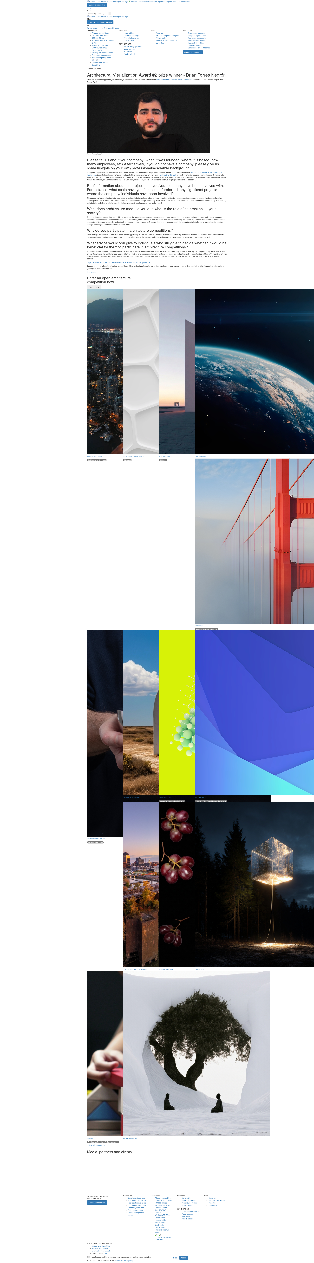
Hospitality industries (196, 43)
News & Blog (186, 1198)
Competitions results (100, 62)
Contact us (160, 43)
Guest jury (96, 65)
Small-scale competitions (101, 55)
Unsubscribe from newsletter (101, 1251)
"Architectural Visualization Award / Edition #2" (174, 79)
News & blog (129, 33)
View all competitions (97, 1145)
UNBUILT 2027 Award (100, 36)
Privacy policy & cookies (100, 1248)
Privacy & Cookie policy (124, 1260)
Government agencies (196, 33)
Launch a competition (97, 5)
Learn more (91, 272)
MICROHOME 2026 (162, 1206)
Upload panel (129, 40)
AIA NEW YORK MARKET (102, 45)
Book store (128, 51)
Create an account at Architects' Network (103, 28)
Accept (183, 1257)
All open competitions (100, 33)
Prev (90, 287)
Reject (174, 1257)
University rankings (131, 35)
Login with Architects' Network (100, 22)
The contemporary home (101, 57)
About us (159, 33)
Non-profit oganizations (197, 35)
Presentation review (131, 38)
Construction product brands (199, 47)
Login (89, 8)
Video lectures (129, 49)
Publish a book (129, 54)
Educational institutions (196, 40)
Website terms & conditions (166, 40)
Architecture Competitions (180, 1)
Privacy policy (161, 38)
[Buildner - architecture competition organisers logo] (128, 1)
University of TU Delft (168, 175)
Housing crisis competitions (102, 52)
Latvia (107, 1253)
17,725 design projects (133, 46)
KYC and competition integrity (167, 35)
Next (97, 287)
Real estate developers (197, 38)
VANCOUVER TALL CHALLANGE (99, 48)
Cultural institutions (195, 45)
